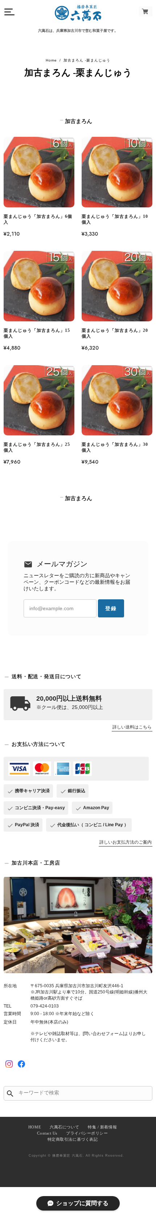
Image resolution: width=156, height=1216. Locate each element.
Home (51, 60)
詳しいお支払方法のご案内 (125, 842)
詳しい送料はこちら (132, 727)
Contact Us (47, 1133)
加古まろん (78, 121)
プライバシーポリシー (87, 1133)
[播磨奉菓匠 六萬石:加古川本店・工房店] (78, 924)
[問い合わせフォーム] (103, 1033)
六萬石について (64, 1127)
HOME (34, 1127)
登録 (111, 608)
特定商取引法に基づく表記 (73, 1139)
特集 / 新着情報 (102, 1127)
